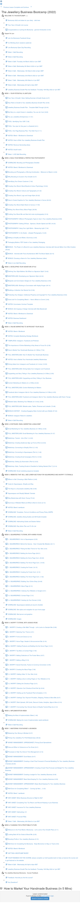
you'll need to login (48, 896)
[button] (1, 2)
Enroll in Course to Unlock (40, 898)
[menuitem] (1, 4)
